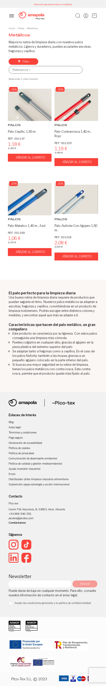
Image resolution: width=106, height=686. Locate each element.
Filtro (25, 61)
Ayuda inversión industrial (24, 469)
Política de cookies (19, 448)
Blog (11, 422)
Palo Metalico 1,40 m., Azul (26, 225)
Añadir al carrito (30, 157)
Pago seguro (16, 437)
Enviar (85, 584)
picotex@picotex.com (21, 518)
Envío (12, 474)
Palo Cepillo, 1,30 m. (22, 131)
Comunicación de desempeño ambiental (33, 458)
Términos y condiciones (22, 432)
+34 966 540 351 (20, 514)
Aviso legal (15, 427)
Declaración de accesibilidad (25, 443)
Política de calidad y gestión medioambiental (35, 463)
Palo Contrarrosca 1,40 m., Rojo (72, 133)
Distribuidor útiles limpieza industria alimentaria (39, 479)
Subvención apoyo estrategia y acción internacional (39, 484)
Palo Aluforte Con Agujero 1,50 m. (75, 228)
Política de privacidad (21, 453)
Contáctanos (17, 522)
